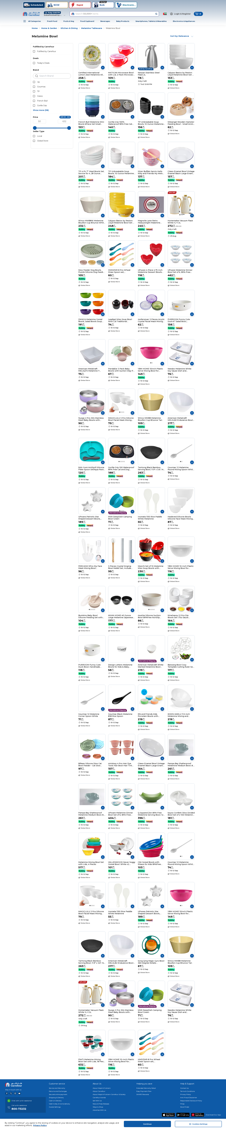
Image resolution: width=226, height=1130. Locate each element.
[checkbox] (34, 51)
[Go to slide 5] (154, 66)
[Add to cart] (103, 67)
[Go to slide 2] (150, 66)
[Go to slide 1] (148, 66)
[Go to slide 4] (152, 66)
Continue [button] (147, 1124)
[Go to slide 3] (151, 66)
